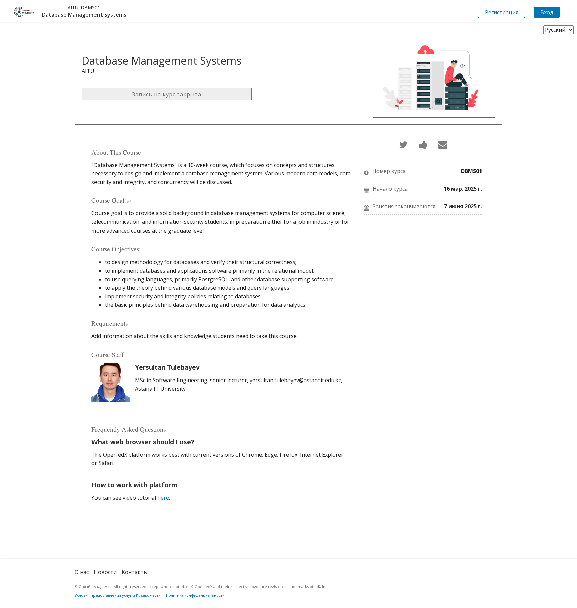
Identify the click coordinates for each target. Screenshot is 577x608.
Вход (546, 12)
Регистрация (501, 12)
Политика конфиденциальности (195, 595)
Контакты (135, 572)
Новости (105, 572)
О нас (82, 572)
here (163, 497)
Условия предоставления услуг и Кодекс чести (118, 595)
